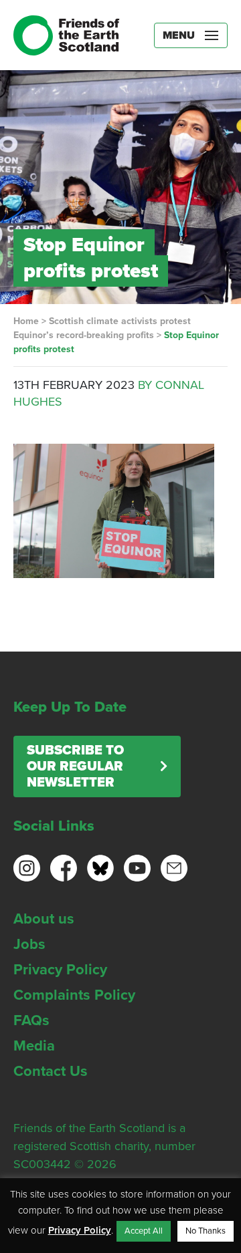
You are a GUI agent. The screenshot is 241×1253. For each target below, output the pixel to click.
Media (34, 1046)
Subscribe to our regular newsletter (75, 766)
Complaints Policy (74, 995)
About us (43, 919)
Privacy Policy (60, 969)
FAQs (31, 1020)
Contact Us (50, 1071)
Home (26, 321)
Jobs (29, 944)
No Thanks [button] (205, 1231)
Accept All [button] (144, 1231)
